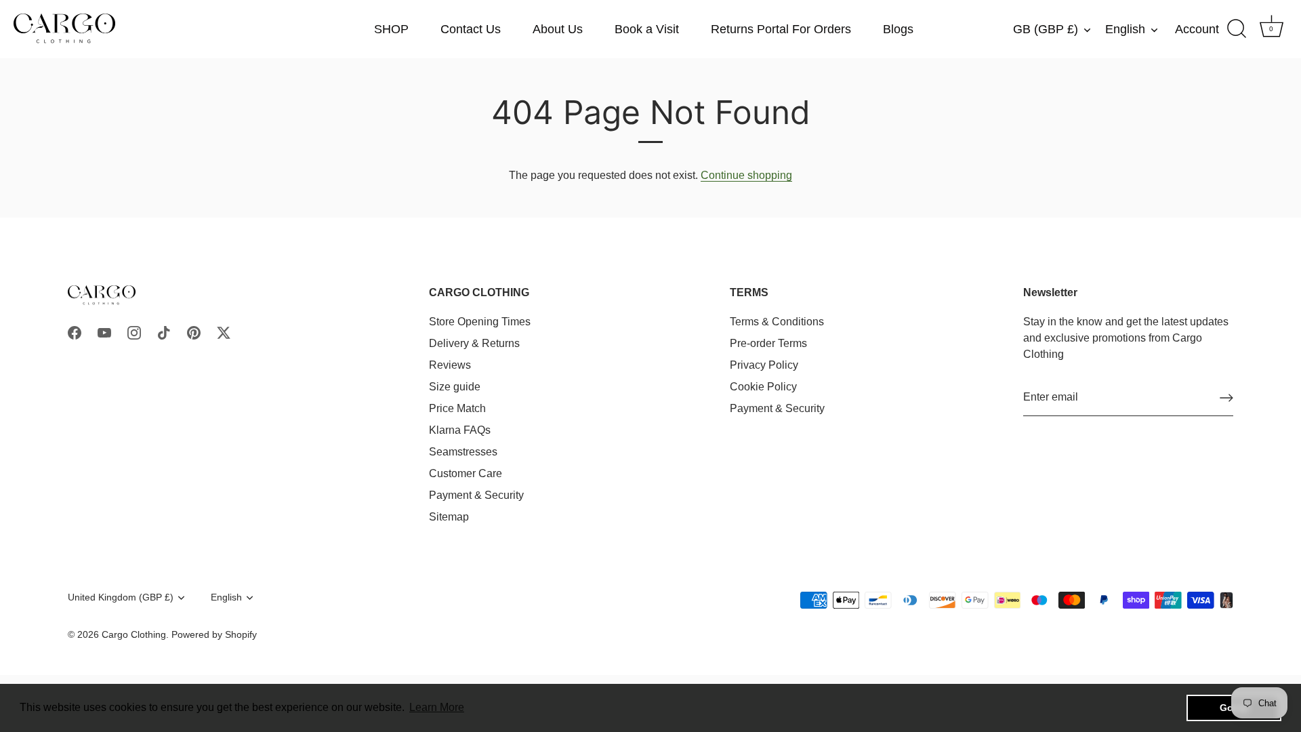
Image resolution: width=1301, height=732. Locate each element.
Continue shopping (746, 175)
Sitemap (449, 517)
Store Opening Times (480, 321)
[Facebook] (74, 332)
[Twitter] (223, 332)
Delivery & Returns (474, 343)
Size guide (454, 386)
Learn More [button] (436, 707)
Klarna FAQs (460, 430)
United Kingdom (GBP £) (120, 597)
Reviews (450, 365)
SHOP (391, 29)
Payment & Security (476, 495)
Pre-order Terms (768, 343)
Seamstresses (463, 452)
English (1125, 29)
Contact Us (470, 29)
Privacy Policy (764, 365)
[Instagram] (134, 332)
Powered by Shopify (214, 635)
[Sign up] (1226, 398)
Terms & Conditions (777, 321)
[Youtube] (104, 332)
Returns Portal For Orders (781, 29)
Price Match (457, 408)
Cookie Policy (763, 386)
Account (1197, 29)
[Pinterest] (194, 332)
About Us (558, 29)
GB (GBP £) (1045, 29)
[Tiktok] (164, 332)
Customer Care (465, 473)
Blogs (898, 29)
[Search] (1237, 29)
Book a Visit (647, 29)
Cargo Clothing (134, 635)
